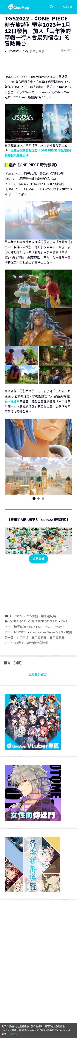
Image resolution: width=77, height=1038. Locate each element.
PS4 (39, 627)
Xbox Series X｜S (51, 632)
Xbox (33, 632)
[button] (34, 498)
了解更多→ (14, 1034)
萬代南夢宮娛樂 (37, 643)
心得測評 (23, 638)
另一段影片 (12, 401)
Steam (58, 627)
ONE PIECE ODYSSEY (43, 621)
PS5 (48, 627)
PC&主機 (32, 616)
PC (31, 627)
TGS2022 (16, 616)
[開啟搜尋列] (52, 7)
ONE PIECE (17, 621)
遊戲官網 (38, 559)
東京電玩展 (48, 616)
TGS (7, 632)
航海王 (19, 643)
